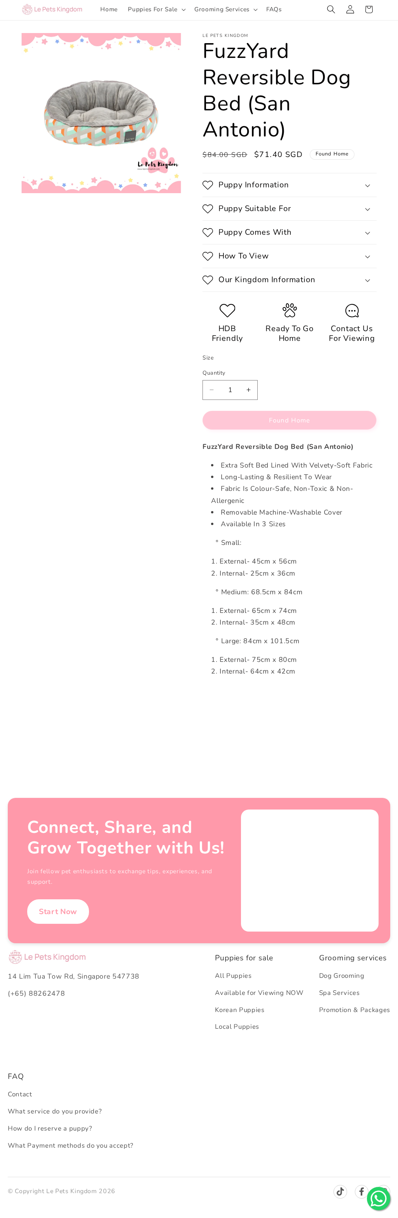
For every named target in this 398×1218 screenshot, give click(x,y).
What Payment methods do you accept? (70, 1145)
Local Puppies (237, 1026)
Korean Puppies (239, 1009)
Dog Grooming (342, 975)
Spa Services (339, 992)
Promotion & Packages (354, 1009)
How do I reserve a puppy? (50, 1128)
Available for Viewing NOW (259, 992)
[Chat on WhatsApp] (378, 1198)
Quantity (213, 373)
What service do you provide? (54, 1111)
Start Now (58, 911)
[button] (156, 9)
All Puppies (233, 975)
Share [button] (218, 697)
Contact (20, 1094)
